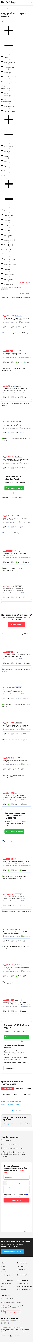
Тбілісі (3, 1269)
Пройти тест (10, 1068)
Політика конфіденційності (10, 1336)
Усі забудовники (22, 1284)
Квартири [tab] (19, 1088)
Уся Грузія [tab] (6, 1094)
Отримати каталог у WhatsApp (17, 1037)
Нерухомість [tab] (7, 1088)
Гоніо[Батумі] (5, 1275)
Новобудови (21, 1269)
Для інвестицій (22, 1275)
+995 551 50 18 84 (10, 1144)
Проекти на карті (25, 293)
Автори (3, 1289)
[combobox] (6, 1183)
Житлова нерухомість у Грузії (11, 1101)
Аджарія (3, 1272)
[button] (12, 1110)
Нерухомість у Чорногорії (14, 1124)
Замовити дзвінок (13, 1312)
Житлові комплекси (23, 1272)
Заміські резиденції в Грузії (10, 1104)
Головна (3, 9)
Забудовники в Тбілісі (24, 1289)
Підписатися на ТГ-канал (12, 1251)
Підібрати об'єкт (16, 624)
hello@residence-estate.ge (13, 1148)
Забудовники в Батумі (24, 1286)
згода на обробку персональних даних (16, 1195)
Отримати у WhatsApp (15, 488)
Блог (2, 1286)
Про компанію (6, 1284)
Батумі (3, 1266)
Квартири (20, 1266)
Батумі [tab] (16, 1094)
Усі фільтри (23, 282)
